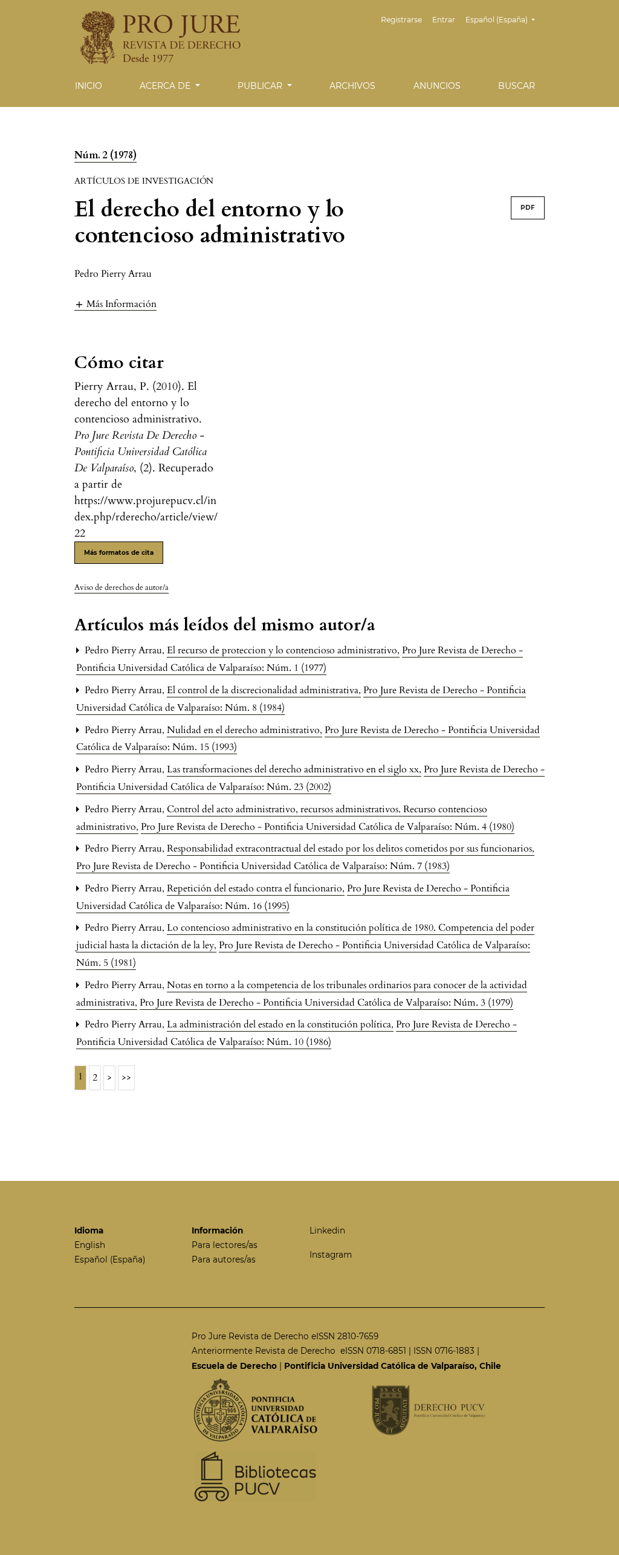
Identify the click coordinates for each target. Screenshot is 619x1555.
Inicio (88, 85)
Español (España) (109, 1259)
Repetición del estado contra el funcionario (256, 888)
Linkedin (327, 1230)
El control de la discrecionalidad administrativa (264, 690)
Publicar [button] (261, 85)
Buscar (516, 85)
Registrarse (401, 19)
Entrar (443, 19)
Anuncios (437, 85)
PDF (527, 208)
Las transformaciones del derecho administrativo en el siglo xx (294, 769)
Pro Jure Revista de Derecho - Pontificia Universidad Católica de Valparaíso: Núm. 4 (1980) (327, 826)
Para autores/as (224, 1259)
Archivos (352, 85)
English (89, 1245)
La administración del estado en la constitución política (280, 1024)
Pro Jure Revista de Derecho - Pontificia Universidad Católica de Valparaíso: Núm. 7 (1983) (263, 866)
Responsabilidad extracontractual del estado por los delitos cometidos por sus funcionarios (350, 848)
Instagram (331, 1254)
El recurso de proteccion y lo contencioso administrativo (283, 650)
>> (126, 1077)
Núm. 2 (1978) (105, 155)
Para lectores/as (225, 1245)
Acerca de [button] (166, 85)
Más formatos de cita (119, 553)
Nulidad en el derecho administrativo (244, 730)
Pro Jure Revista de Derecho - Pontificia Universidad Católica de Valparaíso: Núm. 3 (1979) (326, 1002)
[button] (115, 304)
